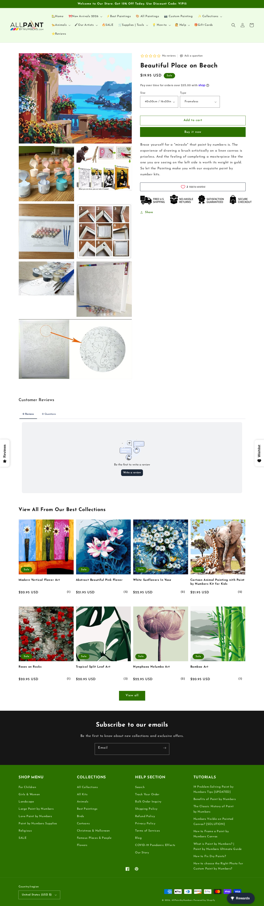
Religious (25, 830)
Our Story (142, 852)
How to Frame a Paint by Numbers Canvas (211, 834)
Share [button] (149, 212)
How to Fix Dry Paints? (209, 856)
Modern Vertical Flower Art (39, 580)
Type (183, 93)
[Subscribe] (164, 747)
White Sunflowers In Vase (152, 580)
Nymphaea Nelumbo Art (151, 666)
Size (143, 93)
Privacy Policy (145, 823)
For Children (27, 787)
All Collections (87, 787)
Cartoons (83, 823)
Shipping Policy (146, 809)
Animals (82, 801)
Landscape (26, 801)
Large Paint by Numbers (36, 809)
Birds (80, 816)
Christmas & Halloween (93, 830)
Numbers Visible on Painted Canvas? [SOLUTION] (213, 822)
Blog (138, 838)
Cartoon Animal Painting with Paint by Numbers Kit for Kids (217, 582)
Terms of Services (147, 830)
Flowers (82, 845)
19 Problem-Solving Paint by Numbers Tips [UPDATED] (213, 789)
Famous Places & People (94, 838)
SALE (22, 838)
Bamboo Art (199, 666)
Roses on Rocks (30, 666)
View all (132, 695)
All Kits (82, 794)
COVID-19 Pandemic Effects (155, 845)
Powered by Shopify (204, 900)
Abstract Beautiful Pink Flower (99, 580)
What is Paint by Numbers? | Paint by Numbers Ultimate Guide (217, 846)
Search (140, 787)
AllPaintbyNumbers (182, 900)
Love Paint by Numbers (35, 816)
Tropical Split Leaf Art (93, 666)
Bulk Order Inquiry (148, 801)
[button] (233, 25)
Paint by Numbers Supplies (38, 823)
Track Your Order (147, 794)
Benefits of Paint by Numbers (214, 799)
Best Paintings (87, 809)
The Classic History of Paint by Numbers (213, 809)
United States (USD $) (37, 894)
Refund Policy (145, 816)
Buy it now (192, 132)
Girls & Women (29, 794)
